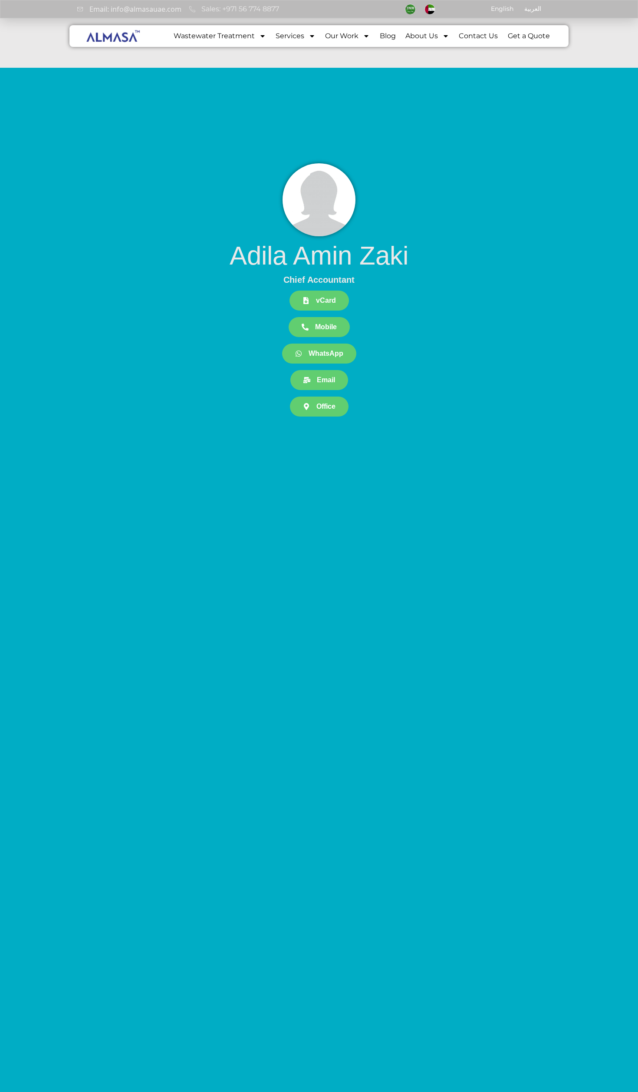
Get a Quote (529, 36)
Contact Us (478, 36)
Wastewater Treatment (214, 36)
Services (290, 36)
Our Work (341, 36)
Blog (388, 36)
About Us (421, 36)
